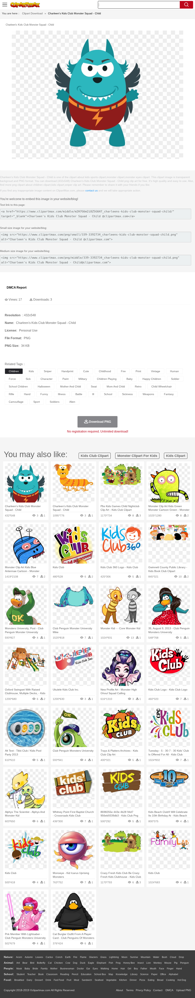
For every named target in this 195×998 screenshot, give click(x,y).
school (108, 394)
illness (62, 394)
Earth (68, 957)
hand (27, 394)
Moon (124, 957)
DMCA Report (16, 287)
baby (129, 378)
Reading (64, 974)
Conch (59, 957)
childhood (105, 371)
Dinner (133, 980)
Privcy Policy (143, 990)
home (115, 968)
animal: (9, 962)
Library (133, 974)
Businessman (67, 968)
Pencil (75, 974)
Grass (103, 957)
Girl (129, 968)
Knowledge (122, 974)
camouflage (16, 401)
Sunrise (134, 957)
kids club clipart (95, 456)
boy (136, 968)
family (44, 968)
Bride (35, 968)
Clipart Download (32, 13)
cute (86, 371)
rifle (11, 394)
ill (93, 394)
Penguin (184, 963)
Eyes (95, 968)
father (144, 968)
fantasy (169, 394)
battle (78, 394)
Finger (170, 968)
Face (161, 968)
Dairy (29, 980)
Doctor (80, 968)
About (119, 990)
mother (54, 968)
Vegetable (111, 980)
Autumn (29, 957)
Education (86, 974)
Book (41, 974)
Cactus (49, 957)
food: (8, 979)
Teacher (31, 974)
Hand (179, 968)
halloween (44, 386)
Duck (82, 963)
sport (36, 401)
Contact (157, 990)
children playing (107, 378)
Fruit (69, 980)
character (47, 378)
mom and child (116, 386)
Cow (68, 963)
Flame (83, 957)
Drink (48, 980)
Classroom (52, 974)
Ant (18, 963)
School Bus (100, 974)
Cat (50, 963)
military (82, 378)
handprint (67, 371)
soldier (175, 378)
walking (105, 968)
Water (156, 957)
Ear (88, 968)
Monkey (157, 963)
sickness (127, 394)
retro (138, 386)
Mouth (153, 968)
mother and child (70, 386)
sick (28, 378)
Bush (164, 957)
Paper (154, 974)
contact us (91, 190)
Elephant (101, 963)
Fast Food (59, 980)
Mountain (145, 957)
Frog (118, 963)
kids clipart (175, 456)
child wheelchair (161, 386)
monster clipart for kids (137, 456)
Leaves (39, 957)
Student (21, 974)
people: (9, 968)
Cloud (173, 957)
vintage (155, 371)
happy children (151, 378)
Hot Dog (181, 980)
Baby (27, 968)
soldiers (54, 401)
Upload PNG (183, 990)
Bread (160, 980)
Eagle (91, 963)
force (12, 378)
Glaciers (93, 957)
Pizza (142, 980)
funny (44, 394)
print (138, 371)
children (14, 371)
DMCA (169, 990)
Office (163, 974)
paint (65, 378)
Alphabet (173, 974)
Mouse (167, 963)
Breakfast (19, 980)
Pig (175, 963)
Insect (140, 963)
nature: (8, 956)
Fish (111, 963)
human (174, 371)
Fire (75, 957)
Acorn (19, 957)
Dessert (39, 980)
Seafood (99, 980)
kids (31, 371)
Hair (123, 968)
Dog (75, 963)
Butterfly (41, 963)
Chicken (58, 963)
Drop (181, 957)
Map (111, 974)
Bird (32, 963)
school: (9, 974)
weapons (148, 394)
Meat (76, 980)
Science (144, 974)
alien (72, 401)
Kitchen (123, 980)
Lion (148, 963)
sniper (48, 371)
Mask (19, 968)
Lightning (114, 957)
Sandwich (87, 980)
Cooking (170, 980)
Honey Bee (129, 963)
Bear (24, 963)
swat (94, 386)
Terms (129, 990)
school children (18, 386)
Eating (151, 980)
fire (123, 371)
